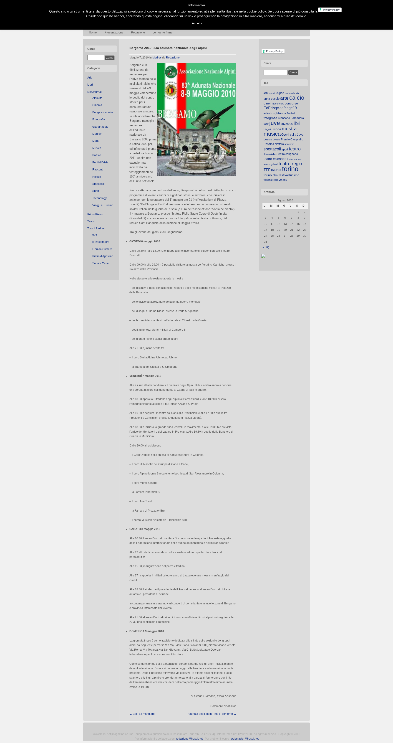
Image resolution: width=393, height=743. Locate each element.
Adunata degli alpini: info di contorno (212, 713)
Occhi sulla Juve (292, 134)
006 (94, 234)
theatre (276, 170)
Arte (89, 77)
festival (291, 113)
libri (296, 123)
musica (272, 134)
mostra (289, 128)
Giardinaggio (100, 126)
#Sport (280, 93)
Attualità (97, 98)
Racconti (97, 169)
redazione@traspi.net (189, 738)
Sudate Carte (100, 263)
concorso (291, 103)
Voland (283, 179)
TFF (267, 170)
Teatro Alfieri (270, 154)
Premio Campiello (292, 139)
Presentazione (113, 32)
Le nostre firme (162, 32)
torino (290, 168)
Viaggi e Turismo (102, 205)
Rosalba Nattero (274, 144)
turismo (294, 175)
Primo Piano (95, 214)
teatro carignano (288, 154)
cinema (269, 103)
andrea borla (292, 93)
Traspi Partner (96, 228)
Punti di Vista (100, 162)
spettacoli (272, 149)
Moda (95, 140)
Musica (96, 148)
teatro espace (294, 159)
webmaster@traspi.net (245, 738)
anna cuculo (272, 98)
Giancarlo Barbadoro (291, 118)
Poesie (96, 155)
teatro (295, 148)
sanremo (289, 144)
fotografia (270, 118)
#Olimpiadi (269, 93)
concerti (279, 103)
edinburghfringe (275, 113)
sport (285, 149)
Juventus (287, 124)
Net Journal (94, 92)
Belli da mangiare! (142, 713)
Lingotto (268, 129)
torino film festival (276, 175)
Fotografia (98, 119)
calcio (296, 98)
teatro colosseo (275, 159)
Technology (99, 198)
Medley (96, 133)
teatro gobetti (271, 164)
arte (284, 98)
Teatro (91, 221)
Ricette (96, 176)
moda (277, 129)
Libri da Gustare (102, 249)
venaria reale (271, 179)
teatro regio (290, 163)
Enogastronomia (102, 112)
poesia (268, 139)
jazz (266, 124)
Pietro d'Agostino (102, 256)
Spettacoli (98, 183)
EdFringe (271, 108)
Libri (90, 84)
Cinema (97, 105)
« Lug (266, 247)
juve (274, 123)
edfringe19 (288, 108)
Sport (95, 191)
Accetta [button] (197, 23)
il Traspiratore (100, 241)
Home (93, 32)
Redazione (138, 32)
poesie (276, 139)
